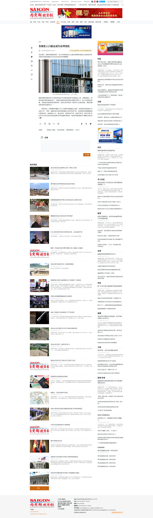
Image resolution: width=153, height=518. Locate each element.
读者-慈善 (91, 22)
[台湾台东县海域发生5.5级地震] (39, 430)
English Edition (55, 1)
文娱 (85, 22)
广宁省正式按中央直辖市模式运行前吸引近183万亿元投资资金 (110, 163)
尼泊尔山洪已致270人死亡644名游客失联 (64, 328)
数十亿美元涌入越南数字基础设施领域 (110, 286)
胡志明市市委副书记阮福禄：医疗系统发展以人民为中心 (110, 317)
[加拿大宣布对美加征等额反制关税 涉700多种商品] (39, 414)
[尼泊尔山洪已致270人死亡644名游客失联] (39, 333)
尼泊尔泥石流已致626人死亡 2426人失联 (64, 168)
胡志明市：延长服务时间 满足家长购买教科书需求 (110, 231)
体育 (73, 22)
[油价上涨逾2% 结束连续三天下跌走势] (39, 317)
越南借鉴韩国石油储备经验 (106, 150)
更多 (38, 488)
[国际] (32, 79)
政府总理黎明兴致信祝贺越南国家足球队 (109, 269)
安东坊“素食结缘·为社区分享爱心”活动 (109, 202)
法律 (43, 22)
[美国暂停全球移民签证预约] (39, 382)
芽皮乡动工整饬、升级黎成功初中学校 (108, 236)
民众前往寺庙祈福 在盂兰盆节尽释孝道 (109, 373)
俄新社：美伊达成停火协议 (59, 392)
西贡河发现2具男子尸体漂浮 (107, 105)
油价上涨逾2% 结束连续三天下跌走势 (62, 312)
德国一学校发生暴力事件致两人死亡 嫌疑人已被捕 (66, 248)
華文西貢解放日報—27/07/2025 (106, 466)
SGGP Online (46, 1)
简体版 (106, 22)
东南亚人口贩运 (51, 130)
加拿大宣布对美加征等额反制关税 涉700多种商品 (66, 408)
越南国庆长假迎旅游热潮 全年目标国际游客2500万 (110, 382)
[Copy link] (32, 70)
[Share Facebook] (32, 52)
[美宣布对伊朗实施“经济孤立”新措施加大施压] (39, 478)
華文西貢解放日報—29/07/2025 (107, 459)
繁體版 (112, 22)
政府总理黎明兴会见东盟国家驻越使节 (98, 5)
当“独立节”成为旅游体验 (105, 410)
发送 (88, 154)
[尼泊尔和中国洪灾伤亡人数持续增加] (39, 269)
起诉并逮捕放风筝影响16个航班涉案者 (108, 114)
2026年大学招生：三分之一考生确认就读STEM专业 (109, 245)
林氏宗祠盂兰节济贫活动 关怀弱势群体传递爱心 (110, 183)
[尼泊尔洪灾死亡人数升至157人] (39, 349)
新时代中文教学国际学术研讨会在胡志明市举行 (110, 197)
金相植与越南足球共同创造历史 (106, 266)
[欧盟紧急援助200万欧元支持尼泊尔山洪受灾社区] (39, 205)
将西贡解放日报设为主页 (117, 512)
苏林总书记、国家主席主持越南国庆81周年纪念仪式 (110, 85)
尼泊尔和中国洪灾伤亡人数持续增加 (62, 264)
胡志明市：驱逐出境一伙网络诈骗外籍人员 (110, 117)
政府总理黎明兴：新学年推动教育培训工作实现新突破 (110, 217)
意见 (118, 22)
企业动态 (52, 22)
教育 (69, 22)
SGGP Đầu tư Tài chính (76, 1)
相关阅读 (33, 165)
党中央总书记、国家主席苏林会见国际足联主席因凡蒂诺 (110, 277)
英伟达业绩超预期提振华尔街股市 (61, 296)
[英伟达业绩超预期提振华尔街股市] (39, 301)
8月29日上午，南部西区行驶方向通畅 (110, 418)
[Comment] (32, 75)
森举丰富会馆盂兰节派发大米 (106, 434)
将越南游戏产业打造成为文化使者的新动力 (110, 301)
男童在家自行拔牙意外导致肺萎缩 (107, 342)
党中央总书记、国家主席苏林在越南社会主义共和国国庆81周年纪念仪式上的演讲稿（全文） (110, 64)
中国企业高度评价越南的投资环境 (107, 168)
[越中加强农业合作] (39, 446)
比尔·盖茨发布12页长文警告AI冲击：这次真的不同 (66, 232)
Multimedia (104, 415)
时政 (34, 22)
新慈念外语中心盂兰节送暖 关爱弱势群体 (109, 209)
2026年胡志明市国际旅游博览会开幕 (108, 407)
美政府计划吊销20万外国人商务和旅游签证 (64, 457)
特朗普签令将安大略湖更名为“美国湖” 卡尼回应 (66, 280)
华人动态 (63, 22)
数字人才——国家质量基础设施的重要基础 (110, 305)
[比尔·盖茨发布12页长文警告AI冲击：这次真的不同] (39, 237)
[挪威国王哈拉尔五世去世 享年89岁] (39, 221)
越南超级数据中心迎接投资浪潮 (106, 308)
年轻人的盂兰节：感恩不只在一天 (107, 369)
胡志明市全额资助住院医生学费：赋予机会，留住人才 (110, 331)
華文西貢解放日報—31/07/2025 (108, 450)
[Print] (32, 66)
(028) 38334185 (34, 511)
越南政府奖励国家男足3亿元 (107, 254)
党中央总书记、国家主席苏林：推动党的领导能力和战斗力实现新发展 (64, 5)
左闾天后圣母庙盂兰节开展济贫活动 (108, 205)
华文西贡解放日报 (42, 13)
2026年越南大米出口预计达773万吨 (108, 175)
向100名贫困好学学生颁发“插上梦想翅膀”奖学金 (110, 240)
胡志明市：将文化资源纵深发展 (108, 350)
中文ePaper (87, 1)
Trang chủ (31, 22)
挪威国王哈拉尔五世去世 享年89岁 (62, 216)
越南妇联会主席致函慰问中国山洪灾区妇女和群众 (110, 80)
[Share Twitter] (32, 57)
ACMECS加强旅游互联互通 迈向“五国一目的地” (110, 402)
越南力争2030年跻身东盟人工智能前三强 (109, 298)
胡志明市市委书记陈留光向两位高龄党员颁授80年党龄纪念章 (110, 438)
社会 (39, 22)
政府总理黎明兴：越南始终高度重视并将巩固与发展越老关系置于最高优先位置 (110, 91)
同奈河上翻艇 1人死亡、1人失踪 (107, 430)
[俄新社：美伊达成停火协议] (39, 398)
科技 (77, 22)
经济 (47, 22)
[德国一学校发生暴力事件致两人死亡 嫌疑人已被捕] (39, 253)
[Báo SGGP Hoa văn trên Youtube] (95, 2)
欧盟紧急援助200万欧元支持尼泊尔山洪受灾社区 (66, 200)
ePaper (101, 447)
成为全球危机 (60, 130)
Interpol (77, 130)
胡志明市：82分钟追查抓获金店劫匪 (108, 124)
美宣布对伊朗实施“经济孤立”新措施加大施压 (65, 473)
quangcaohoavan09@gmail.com (38, 514)
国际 (58, 22)
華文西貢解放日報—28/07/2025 (107, 463)
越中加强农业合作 (56, 441)
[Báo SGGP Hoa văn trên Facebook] (92, 2)
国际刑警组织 (69, 130)
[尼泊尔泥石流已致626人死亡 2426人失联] (39, 173)
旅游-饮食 (98, 22)
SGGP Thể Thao (64, 1)
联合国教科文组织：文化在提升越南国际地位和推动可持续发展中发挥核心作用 (110, 365)
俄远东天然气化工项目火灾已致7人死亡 (63, 360)
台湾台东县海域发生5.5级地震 (60, 424)
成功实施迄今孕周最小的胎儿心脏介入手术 (110, 335)
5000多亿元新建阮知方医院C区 (106, 339)
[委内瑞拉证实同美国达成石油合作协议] (39, 189)
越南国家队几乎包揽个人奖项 (106, 273)
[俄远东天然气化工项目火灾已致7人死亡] (39, 366)
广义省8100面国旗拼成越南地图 (107, 443)
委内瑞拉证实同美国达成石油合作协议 (63, 184)
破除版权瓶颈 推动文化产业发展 (107, 361)
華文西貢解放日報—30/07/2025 (107, 456)
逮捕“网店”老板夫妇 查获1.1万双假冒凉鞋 (109, 121)
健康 (81, 22)
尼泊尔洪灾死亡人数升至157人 (60, 344)
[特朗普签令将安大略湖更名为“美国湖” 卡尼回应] (39, 285)
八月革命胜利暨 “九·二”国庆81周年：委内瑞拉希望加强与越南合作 (110, 96)
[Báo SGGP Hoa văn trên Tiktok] (97, 2)
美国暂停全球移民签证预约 (59, 376)
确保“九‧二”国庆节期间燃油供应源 (107, 171)
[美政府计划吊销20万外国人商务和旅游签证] (39, 462)
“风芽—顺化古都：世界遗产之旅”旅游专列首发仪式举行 (110, 397)
